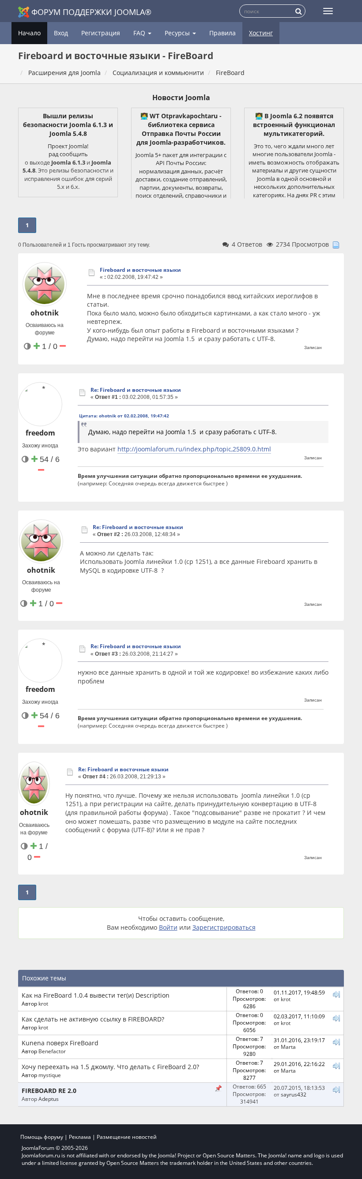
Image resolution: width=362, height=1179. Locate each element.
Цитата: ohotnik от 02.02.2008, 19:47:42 (124, 416)
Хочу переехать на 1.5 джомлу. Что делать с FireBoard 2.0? (110, 1067)
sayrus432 (293, 1094)
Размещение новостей (127, 1137)
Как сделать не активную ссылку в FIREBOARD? (93, 1019)
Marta (288, 1046)
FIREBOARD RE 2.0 (49, 1090)
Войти (168, 927)
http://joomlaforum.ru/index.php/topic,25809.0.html (194, 449)
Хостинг (261, 33)
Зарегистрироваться (224, 927)
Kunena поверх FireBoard (60, 1043)
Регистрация (100, 33)
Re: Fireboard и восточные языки (135, 390)
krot (43, 1003)
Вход (61, 33)
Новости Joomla (181, 97)
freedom (40, 433)
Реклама (80, 1137)
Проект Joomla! (68, 146)
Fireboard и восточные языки (140, 270)
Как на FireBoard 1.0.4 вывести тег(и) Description (96, 995)
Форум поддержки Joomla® (91, 12)
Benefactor (52, 1051)
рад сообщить (68, 154)
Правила (222, 33)
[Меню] (328, 11)
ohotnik (44, 313)
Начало (29, 33)
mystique (49, 1074)
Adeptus (48, 1098)
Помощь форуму (41, 1137)
